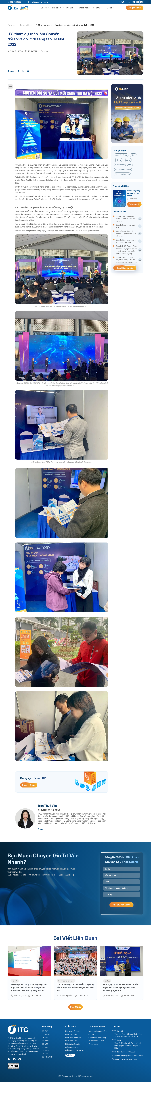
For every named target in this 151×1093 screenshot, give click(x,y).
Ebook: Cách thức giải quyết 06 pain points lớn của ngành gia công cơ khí (126, 259)
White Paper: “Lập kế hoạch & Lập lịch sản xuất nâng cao (126, 233)
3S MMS (45, 1050)
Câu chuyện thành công (97, 1031)
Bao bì (127, 160)
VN (123, 2)
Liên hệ (110, 8)
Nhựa (133, 155)
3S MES (45, 1044)
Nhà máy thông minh (73, 1031)
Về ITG (44, 8)
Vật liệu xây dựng (122, 174)
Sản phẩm (56, 8)
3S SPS (45, 1038)
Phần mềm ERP (71, 1034)
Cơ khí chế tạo (121, 155)
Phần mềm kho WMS (73, 1038)
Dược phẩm (120, 165)
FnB (129, 165)
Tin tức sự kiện (26, 25)
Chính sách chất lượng (97, 1038)
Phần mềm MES (71, 1041)
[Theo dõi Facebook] (134, 2)
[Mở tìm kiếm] (129, 2)
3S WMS (45, 1041)
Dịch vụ (69, 8)
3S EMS (45, 1054)
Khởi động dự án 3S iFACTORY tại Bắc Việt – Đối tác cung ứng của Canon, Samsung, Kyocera (120, 987)
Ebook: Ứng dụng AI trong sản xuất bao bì (133, 193)
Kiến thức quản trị (72, 1047)
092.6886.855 (15, 2)
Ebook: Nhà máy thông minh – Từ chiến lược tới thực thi (125, 218)
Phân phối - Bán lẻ (123, 169)
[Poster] (127, 113)
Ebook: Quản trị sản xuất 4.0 (125, 226)
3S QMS (45, 1047)
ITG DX (91, 1034)
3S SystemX (47, 1034)
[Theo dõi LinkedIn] (141, 2)
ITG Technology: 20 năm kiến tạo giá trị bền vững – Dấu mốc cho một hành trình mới (75, 987)
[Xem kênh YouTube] (137, 2)
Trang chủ (12, 25)
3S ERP (45, 1031)
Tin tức (15, 981)
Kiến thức (97, 8)
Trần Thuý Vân (16, 51)
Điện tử (118, 160)
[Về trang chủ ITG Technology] (18, 1029)
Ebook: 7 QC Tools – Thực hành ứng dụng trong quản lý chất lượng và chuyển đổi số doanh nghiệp (126, 250)
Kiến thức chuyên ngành (74, 1050)
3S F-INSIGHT (47, 1057)
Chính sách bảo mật (96, 1041)
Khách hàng (84, 8)
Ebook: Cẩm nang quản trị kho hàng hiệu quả (126, 241)
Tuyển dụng (93, 1044)
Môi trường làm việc (66, 981)
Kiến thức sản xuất (72, 1044)
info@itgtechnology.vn (39, 2)
